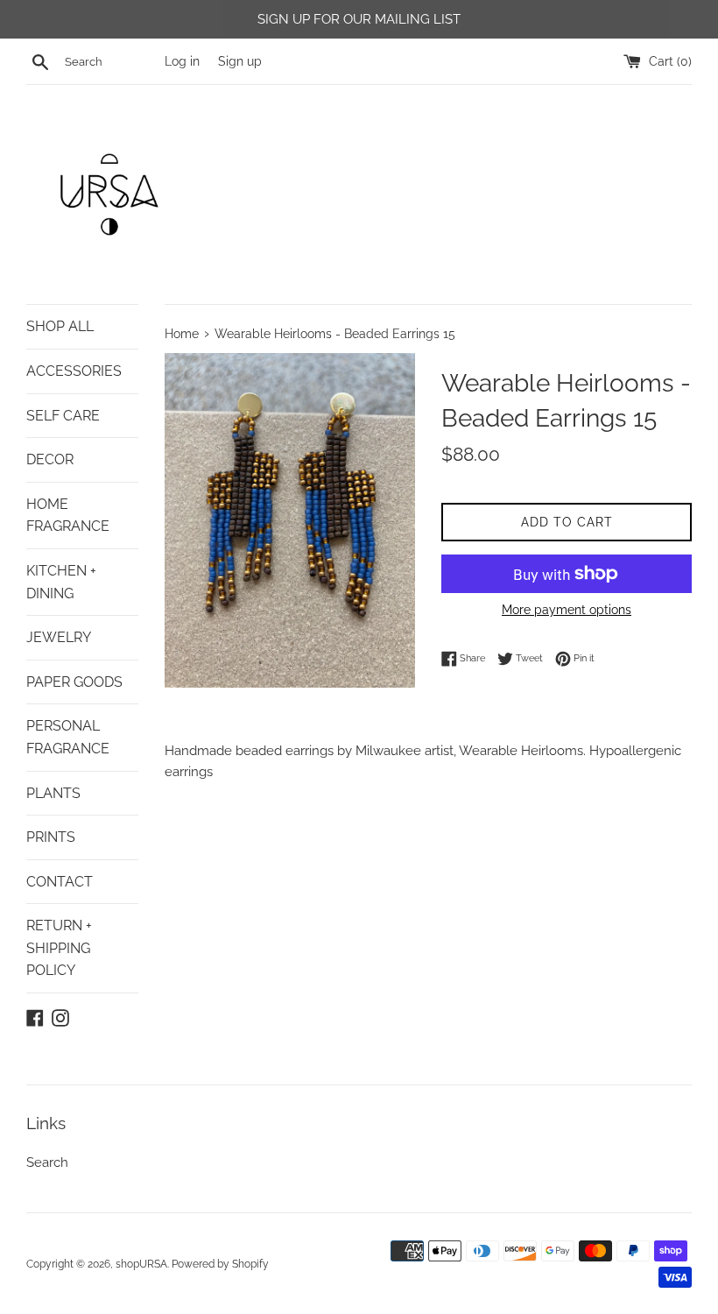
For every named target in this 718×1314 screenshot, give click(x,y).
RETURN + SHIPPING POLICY (59, 947)
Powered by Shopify (220, 1264)
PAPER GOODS (74, 682)
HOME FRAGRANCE (67, 515)
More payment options (566, 610)
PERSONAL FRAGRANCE (67, 737)
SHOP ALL (60, 326)
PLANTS (53, 793)
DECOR (50, 459)
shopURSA (141, 1264)
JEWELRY (58, 637)
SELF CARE (63, 415)
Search (47, 1162)
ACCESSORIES (74, 371)
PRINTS (50, 837)
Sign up (240, 61)
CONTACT (59, 881)
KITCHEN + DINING (61, 582)
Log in (182, 61)
